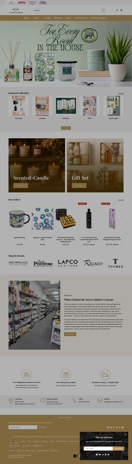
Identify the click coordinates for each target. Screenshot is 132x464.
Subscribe (118, 448)
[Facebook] (97, 454)
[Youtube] (100, 454)
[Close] (125, 434)
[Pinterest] (105, 454)
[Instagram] (102, 454)
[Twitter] (108, 454)
